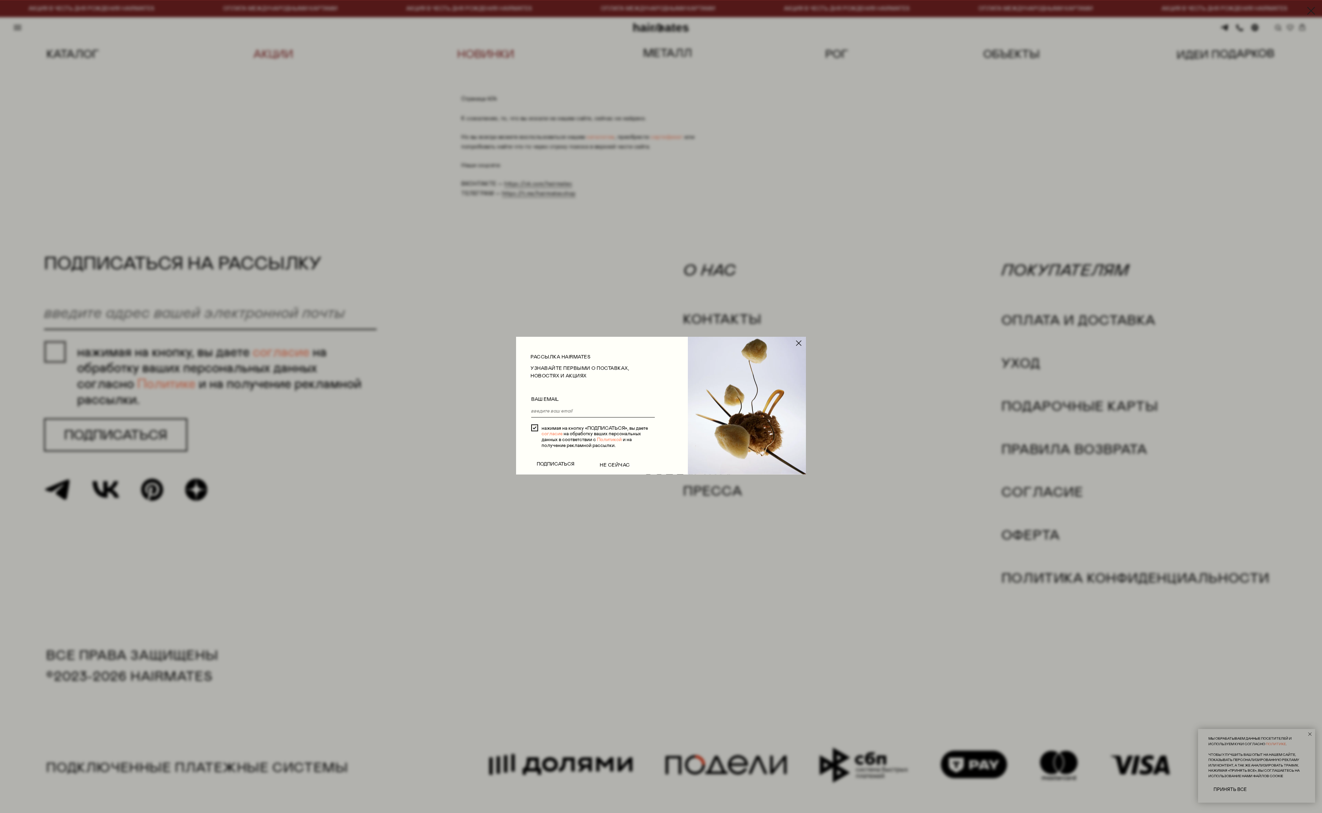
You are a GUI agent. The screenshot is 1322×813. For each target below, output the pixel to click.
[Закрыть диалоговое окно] (1311, 10)
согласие (552, 433)
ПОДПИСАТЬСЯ (555, 463)
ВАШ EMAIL (545, 399)
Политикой (609, 439)
